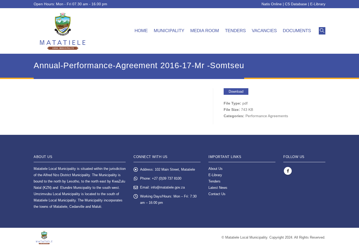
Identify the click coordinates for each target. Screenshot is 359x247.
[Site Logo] (63, 31)
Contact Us (216, 194)
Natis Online (271, 4)
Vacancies (264, 30)
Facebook (288, 171)
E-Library (317, 4)
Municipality (169, 30)
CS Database (296, 4)
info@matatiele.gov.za (168, 187)
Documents (297, 30)
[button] (322, 30)
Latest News (217, 188)
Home (141, 30)
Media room (204, 30)
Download (236, 91)
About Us (215, 169)
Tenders (235, 30)
